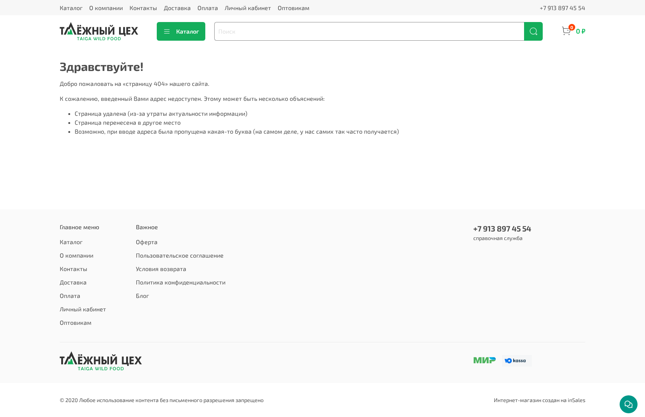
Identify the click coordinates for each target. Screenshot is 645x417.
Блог (142, 295)
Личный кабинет (248, 7)
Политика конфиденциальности (180, 282)
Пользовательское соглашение (180, 255)
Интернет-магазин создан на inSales (539, 400)
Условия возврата (161, 268)
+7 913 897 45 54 (562, 7)
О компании (106, 7)
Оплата (207, 7)
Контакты (143, 7)
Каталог (71, 7)
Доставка (177, 7)
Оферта (147, 241)
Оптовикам (293, 7)
